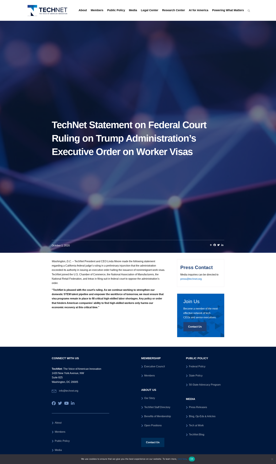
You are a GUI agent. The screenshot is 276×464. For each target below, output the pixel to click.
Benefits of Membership (157, 416)
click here (182, 459)
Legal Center (149, 10)
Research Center (173, 10)
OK (191, 459)
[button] (195, 326)
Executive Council (154, 366)
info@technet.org (68, 390)
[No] (272, 459)
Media (133, 10)
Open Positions (153, 425)
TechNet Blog (196, 434)
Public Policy (116, 10)
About (83, 10)
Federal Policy (197, 366)
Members (97, 10)
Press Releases (198, 407)
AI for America (198, 10)
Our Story (149, 398)
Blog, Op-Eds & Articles (202, 416)
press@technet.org (191, 279)
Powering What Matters (228, 10)
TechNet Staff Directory (157, 407)
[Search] (248, 10)
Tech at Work (196, 425)
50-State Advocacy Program (205, 384)
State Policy (196, 375)
